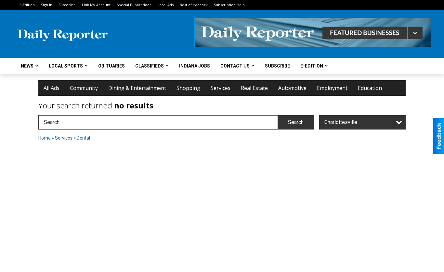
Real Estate (254, 88)
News (27, 65)
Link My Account (96, 4)
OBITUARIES (111, 65)
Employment (332, 88)
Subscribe (67, 4)
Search (296, 122)
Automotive (292, 88)
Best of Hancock (194, 4)
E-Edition (27, 4)
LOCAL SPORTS (66, 65)
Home (44, 138)
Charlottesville (340, 122)
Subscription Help (229, 4)
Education (370, 88)
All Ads (51, 88)
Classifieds (149, 65)
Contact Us (235, 65)
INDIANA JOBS (194, 65)
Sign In (46, 4)
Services (220, 88)
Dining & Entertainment (137, 88)
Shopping (188, 88)
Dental (83, 138)
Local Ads (165, 4)
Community (84, 88)
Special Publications (134, 4)
